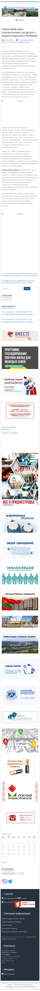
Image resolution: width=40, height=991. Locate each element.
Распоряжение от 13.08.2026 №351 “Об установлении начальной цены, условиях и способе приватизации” (18, 321)
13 (19, 847)
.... (2, 326)
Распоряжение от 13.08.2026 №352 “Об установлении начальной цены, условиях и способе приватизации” (18, 313)
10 (3, 847)
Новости (5, 42)
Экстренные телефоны (9, 928)
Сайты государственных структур (13, 918)
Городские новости (26, 40)
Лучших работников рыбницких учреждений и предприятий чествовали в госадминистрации (19, 275)
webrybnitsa (8, 40)
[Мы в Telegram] (9, 883)
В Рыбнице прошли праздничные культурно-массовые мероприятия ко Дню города (18, 282)
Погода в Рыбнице (9, 427)
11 (9, 847)
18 (9, 850)
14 (24, 847)
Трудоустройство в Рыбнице (11, 922)
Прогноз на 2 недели (10, 433)
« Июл (4, 862)
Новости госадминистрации (19, 42)
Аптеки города (6, 925)
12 (14, 847)
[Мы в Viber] (4, 883)
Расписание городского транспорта (14, 932)
